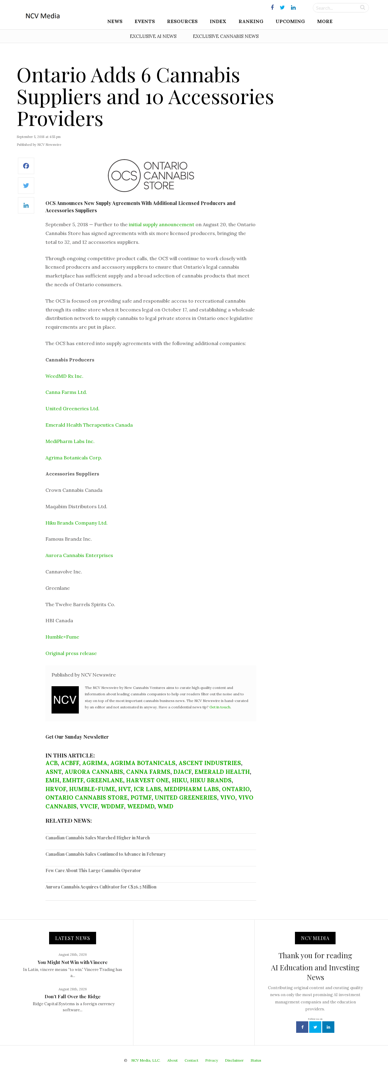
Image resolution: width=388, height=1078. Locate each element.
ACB (51, 763)
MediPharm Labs (191, 789)
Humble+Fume (62, 637)
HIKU (179, 780)
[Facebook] (26, 169)
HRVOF (55, 789)
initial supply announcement (161, 224)
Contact (191, 1060)
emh (52, 780)
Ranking (251, 21)
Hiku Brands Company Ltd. (76, 523)
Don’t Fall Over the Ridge (73, 996)
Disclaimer (234, 1060)
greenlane (104, 780)
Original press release (71, 653)
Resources (182, 21)
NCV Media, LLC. (145, 1060)
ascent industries (210, 763)
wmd (165, 806)
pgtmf (141, 797)
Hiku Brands (211, 780)
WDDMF (112, 806)
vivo (227, 797)
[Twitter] (26, 188)
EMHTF (72, 780)
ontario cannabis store (86, 797)
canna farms (148, 771)
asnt (53, 771)
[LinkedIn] (26, 208)
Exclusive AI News (153, 36)
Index (218, 21)
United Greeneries (186, 797)
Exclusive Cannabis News (226, 36)
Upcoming (290, 21)
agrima (94, 763)
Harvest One (147, 780)
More (325, 21)
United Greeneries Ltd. (72, 408)
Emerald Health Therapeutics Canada (89, 425)
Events (145, 21)
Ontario (236, 789)
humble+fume (92, 789)
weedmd (140, 806)
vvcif (89, 806)
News (114, 21)
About (172, 1060)
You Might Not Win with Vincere (73, 962)
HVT (124, 789)
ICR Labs (147, 789)
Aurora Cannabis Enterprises (79, 555)
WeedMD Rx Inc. (64, 376)
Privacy (211, 1060)
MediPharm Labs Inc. (70, 441)
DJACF (182, 771)
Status (256, 1060)
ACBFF (70, 763)
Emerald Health (222, 771)
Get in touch (219, 707)
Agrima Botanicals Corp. (73, 458)
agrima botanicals (143, 763)
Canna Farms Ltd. (66, 392)
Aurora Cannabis (94, 771)
